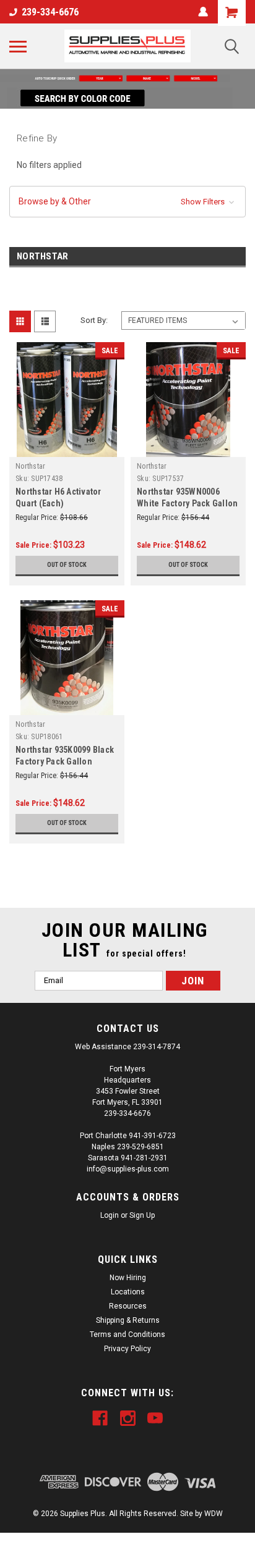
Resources (128, 1306)
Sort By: (94, 320)
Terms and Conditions (127, 1334)
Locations (128, 1292)
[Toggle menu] (18, 46)
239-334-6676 (50, 12)
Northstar (30, 466)
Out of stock (67, 564)
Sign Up (142, 1215)
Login (109, 1215)
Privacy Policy (127, 1348)
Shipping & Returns (128, 1320)
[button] (127, 78)
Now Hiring (128, 1277)
